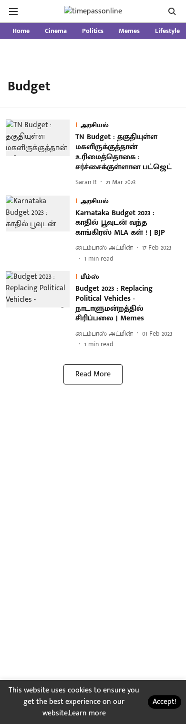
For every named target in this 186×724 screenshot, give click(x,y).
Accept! (164, 701)
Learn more (87, 713)
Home (21, 31)
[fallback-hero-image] (40, 153)
